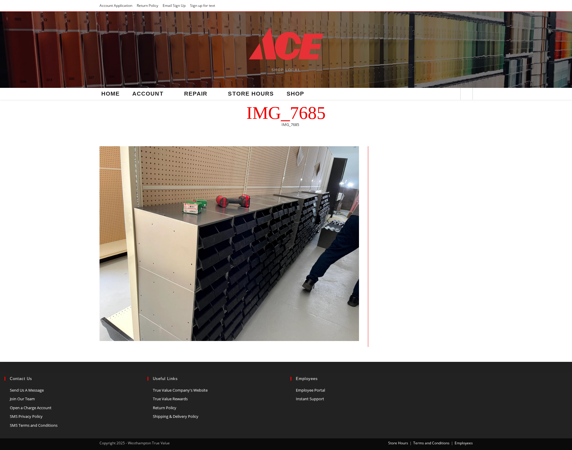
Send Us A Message (27, 390)
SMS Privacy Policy (26, 416)
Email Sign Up (174, 5)
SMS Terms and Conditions (33, 425)
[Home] (274, 124)
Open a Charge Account (31, 407)
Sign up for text (202, 5)
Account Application (116, 5)
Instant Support (310, 398)
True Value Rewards (170, 398)
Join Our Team (22, 398)
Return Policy (147, 5)
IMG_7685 (290, 124)
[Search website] (466, 94)
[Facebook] (453, 94)
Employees (464, 443)
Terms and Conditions (431, 443)
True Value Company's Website (180, 390)
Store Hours (398, 443)
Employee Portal (310, 390)
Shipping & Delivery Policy (175, 416)
